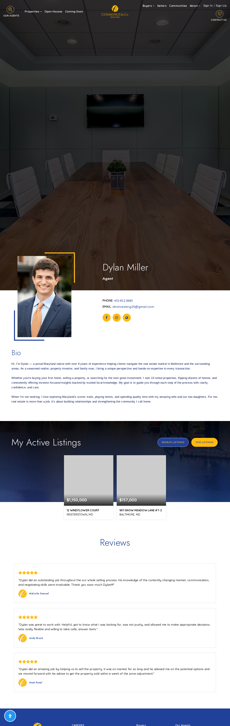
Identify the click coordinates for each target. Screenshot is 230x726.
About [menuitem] (194, 5)
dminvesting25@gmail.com (133, 307)
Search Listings (173, 442)
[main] (115, 354)
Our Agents (11, 15)
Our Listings (204, 442)
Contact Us (219, 19)
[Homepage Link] (115, 11)
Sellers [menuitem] (162, 5)
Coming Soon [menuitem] (74, 11)
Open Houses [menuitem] (53, 11)
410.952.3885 (123, 301)
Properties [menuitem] (32, 11)
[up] (222, 718)
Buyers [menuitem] (148, 5)
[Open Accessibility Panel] (10, 716)
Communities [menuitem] (178, 5)
